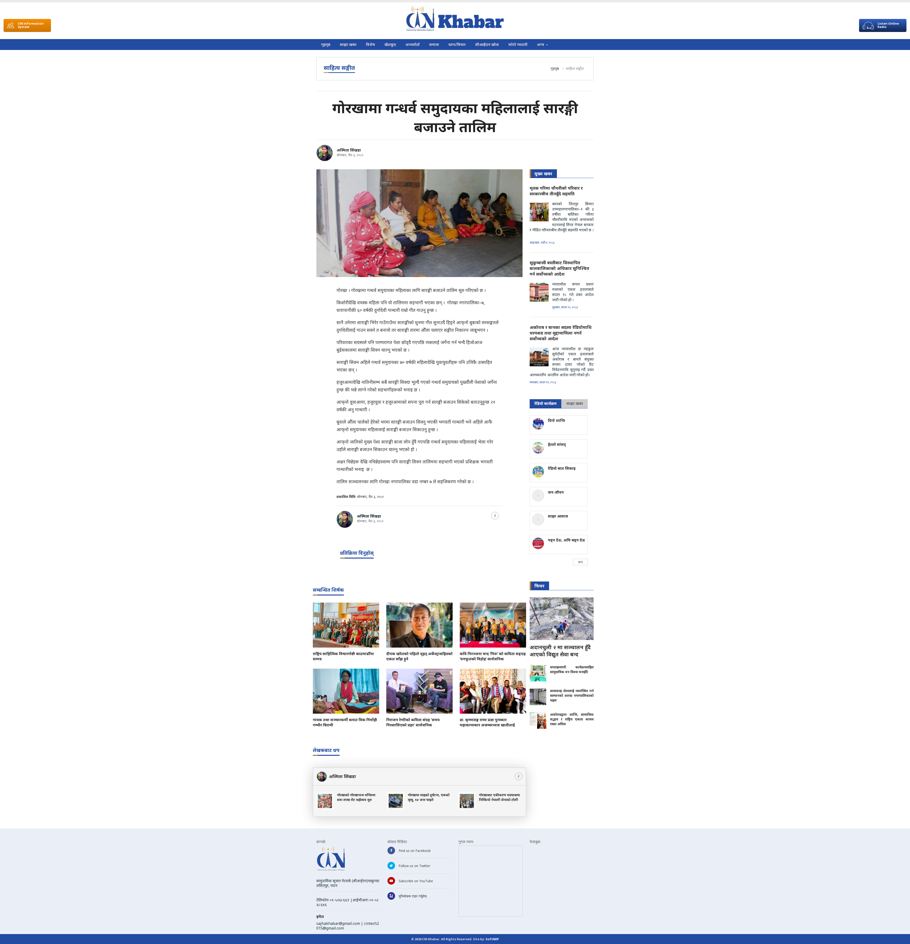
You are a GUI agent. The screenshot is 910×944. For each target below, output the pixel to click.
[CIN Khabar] (455, 18)
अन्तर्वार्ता (412, 44)
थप (580, 562)
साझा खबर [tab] (574, 403)
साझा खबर (348, 44)
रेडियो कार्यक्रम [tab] (545, 403)
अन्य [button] (541, 44)
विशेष (370, 44)
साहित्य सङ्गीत (575, 68)
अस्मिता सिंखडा (349, 150)
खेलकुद (390, 44)
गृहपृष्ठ (325, 44)
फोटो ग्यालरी (518, 44)
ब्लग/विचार (457, 44)
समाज (434, 44)
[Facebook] (495, 515)
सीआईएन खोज (487, 44)
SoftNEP (492, 939)
